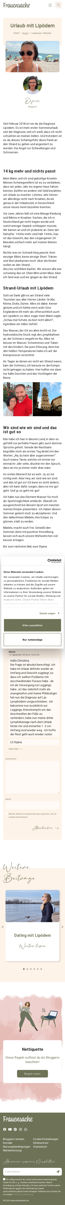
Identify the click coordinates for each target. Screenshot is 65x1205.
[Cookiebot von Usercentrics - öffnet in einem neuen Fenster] (47, 561)
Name (8, 799)
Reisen (25, 33)
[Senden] (56, 1172)
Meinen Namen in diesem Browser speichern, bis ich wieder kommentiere (32, 815)
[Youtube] (10, 1129)
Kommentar (12, 759)
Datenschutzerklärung (23, 1194)
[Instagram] (20, 1129)
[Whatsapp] (25, 1129)
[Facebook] (4, 1129)
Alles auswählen (32, 625)
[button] (3, 926)
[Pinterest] (15, 1129)
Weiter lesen (32, 946)
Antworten (13, 749)
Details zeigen (47, 613)
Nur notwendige (32, 639)
